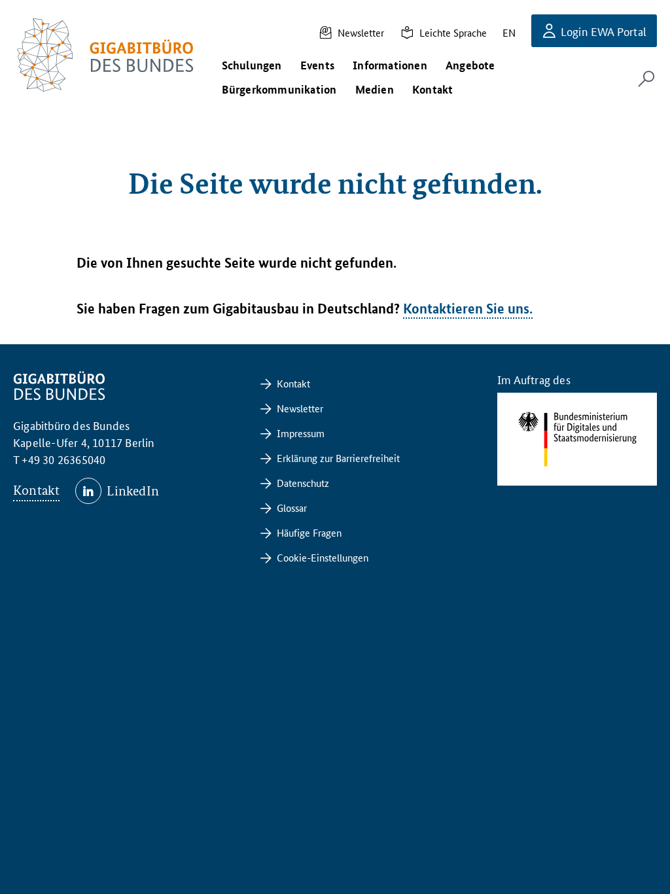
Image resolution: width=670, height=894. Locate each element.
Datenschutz (303, 483)
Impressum (301, 433)
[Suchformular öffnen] (646, 78)
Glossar (292, 507)
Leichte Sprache (453, 32)
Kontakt (36, 490)
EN (509, 32)
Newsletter (361, 32)
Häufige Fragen (309, 532)
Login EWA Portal (603, 31)
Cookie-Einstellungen (322, 557)
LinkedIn (133, 491)
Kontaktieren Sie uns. (468, 308)
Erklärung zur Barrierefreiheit (338, 458)
